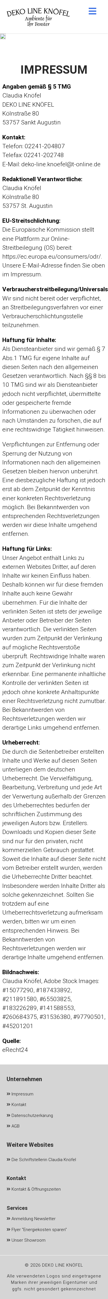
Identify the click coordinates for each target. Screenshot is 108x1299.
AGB (15, 1126)
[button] (92, 11)
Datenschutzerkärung (31, 1115)
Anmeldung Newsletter (33, 1218)
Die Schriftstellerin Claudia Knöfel (43, 1159)
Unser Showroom (28, 1240)
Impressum (21, 1094)
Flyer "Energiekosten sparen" (38, 1229)
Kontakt (18, 1104)
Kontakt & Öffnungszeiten (35, 1189)
